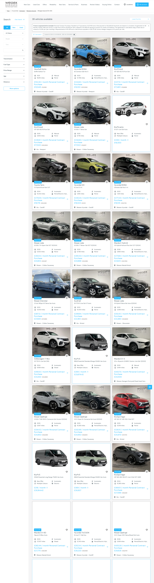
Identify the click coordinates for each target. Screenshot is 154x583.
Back (8, 11)
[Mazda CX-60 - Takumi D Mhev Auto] (51, 515)
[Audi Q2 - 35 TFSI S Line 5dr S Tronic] (91, 284)
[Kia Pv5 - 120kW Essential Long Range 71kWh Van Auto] (51, 457)
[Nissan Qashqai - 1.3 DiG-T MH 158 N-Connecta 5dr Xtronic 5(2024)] (51, 399)
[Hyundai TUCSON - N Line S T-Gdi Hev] (91, 515)
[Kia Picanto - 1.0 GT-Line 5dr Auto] (131, 110)
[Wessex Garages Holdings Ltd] (11, 4)
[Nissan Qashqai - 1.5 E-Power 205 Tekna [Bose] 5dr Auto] (131, 515)
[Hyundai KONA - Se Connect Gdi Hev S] (91, 52)
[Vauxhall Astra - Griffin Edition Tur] (51, 52)
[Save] (67, 66)
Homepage (22, 11)
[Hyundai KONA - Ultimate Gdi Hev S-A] (131, 168)
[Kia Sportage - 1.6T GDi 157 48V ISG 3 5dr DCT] (131, 399)
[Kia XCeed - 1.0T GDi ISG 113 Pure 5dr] (131, 52)
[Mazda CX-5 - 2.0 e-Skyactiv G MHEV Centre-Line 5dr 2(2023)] (131, 341)
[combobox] (14, 33)
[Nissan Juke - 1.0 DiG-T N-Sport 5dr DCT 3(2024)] (51, 226)
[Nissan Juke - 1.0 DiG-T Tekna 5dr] (91, 110)
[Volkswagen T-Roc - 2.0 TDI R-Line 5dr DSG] (51, 341)
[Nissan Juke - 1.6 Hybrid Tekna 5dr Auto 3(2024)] (131, 284)
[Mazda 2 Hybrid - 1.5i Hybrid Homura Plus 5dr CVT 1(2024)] (131, 226)
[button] (74, 34)
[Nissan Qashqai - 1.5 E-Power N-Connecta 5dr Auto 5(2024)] (91, 399)
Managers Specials (31, 11)
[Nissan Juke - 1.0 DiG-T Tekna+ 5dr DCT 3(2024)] (91, 226)
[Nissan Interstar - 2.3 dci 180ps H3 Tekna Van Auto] (51, 284)
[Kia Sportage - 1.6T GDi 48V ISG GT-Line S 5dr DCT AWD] (131, 457)
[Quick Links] (150, 387)
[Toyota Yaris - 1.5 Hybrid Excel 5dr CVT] (51, 168)
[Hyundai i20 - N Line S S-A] (91, 168)
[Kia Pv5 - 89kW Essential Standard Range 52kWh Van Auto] (91, 341)
